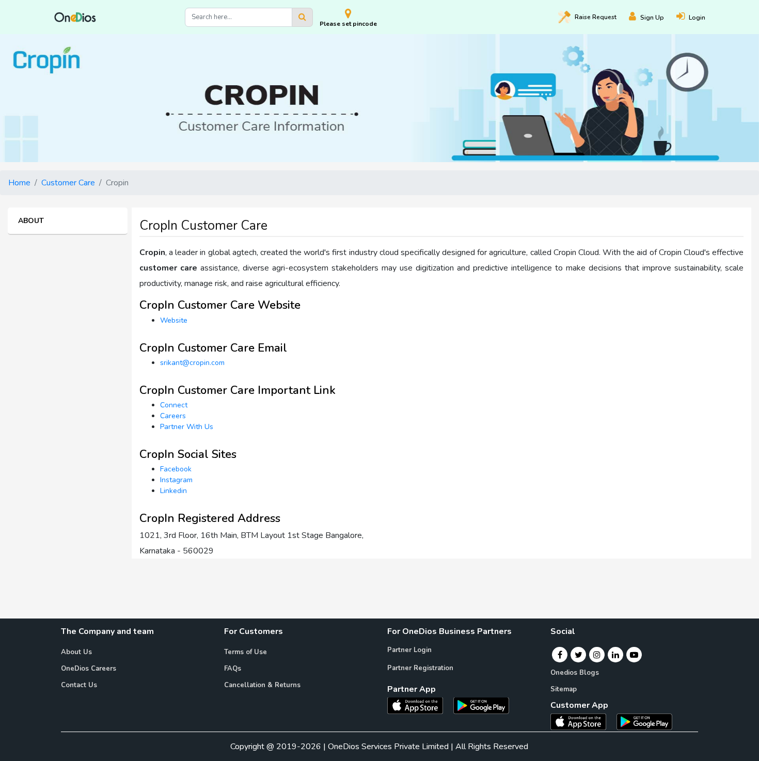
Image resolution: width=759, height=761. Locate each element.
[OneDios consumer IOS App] (582, 721)
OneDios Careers (88, 668)
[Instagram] (596, 655)
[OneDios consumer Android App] (644, 721)
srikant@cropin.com (192, 363)
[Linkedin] (615, 655)
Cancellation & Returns (262, 685)
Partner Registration (420, 668)
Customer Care (68, 182)
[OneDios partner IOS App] (419, 704)
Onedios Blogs (574, 672)
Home (19, 182)
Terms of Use (245, 652)
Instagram (176, 480)
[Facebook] (560, 655)
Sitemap (563, 689)
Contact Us (79, 685)
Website (173, 320)
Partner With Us (186, 427)
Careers (173, 416)
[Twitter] (578, 655)
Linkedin (173, 491)
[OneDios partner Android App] (481, 704)
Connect (173, 405)
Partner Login (409, 650)
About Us (76, 652)
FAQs (232, 668)
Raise (595, 17)
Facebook (176, 469)
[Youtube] (634, 655)
